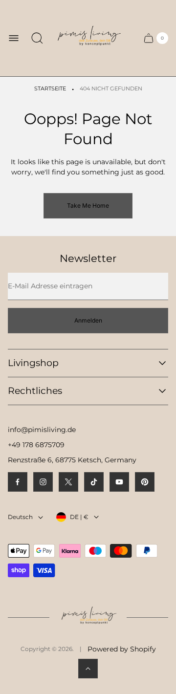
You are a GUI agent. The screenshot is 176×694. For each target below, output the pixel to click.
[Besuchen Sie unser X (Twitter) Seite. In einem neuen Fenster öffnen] (68, 482)
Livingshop (33, 363)
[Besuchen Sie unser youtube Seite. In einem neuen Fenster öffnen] (119, 482)
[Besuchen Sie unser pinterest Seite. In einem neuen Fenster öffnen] (144, 482)
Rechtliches (35, 390)
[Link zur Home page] (88, 617)
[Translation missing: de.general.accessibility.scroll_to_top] (88, 668)
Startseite (50, 89)
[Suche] (37, 38)
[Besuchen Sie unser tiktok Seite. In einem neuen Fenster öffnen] (94, 482)
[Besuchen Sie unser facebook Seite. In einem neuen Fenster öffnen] (17, 482)
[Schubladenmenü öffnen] (13, 38)
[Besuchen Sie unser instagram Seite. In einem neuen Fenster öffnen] (43, 482)
